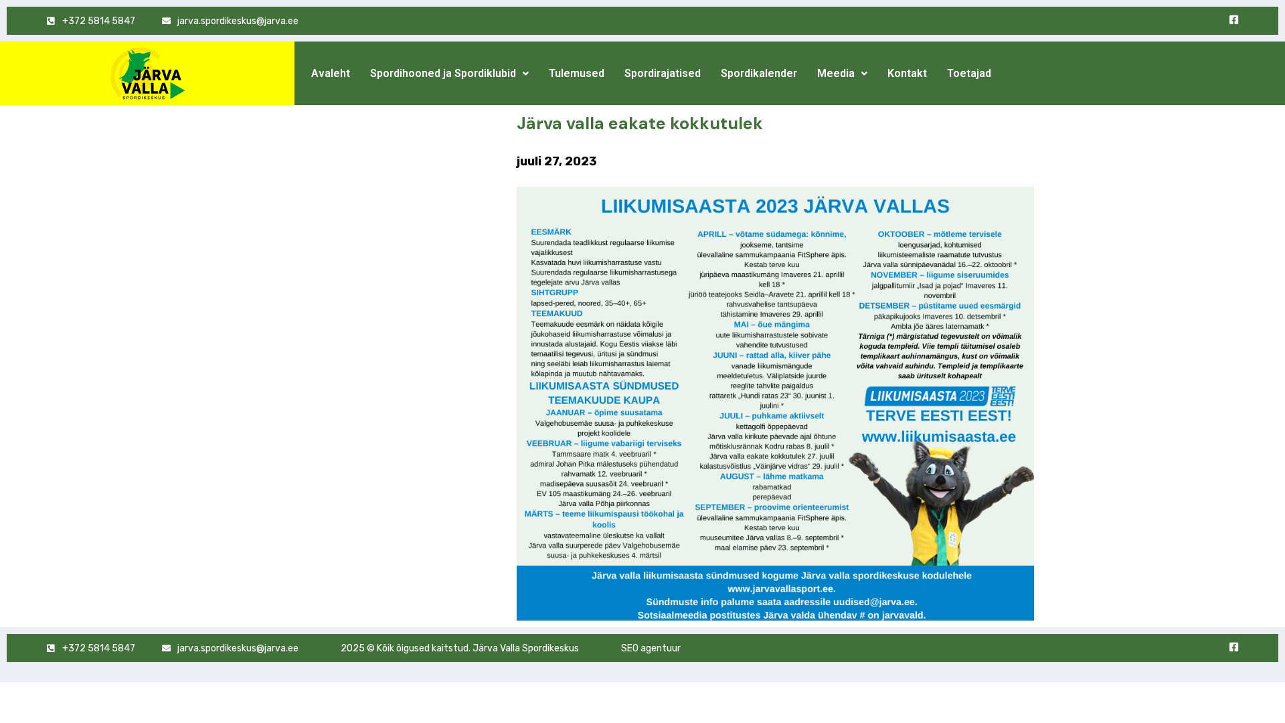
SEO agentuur (651, 648)
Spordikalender (759, 73)
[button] (449, 73)
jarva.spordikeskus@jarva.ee (237, 21)
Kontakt (907, 73)
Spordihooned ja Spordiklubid (443, 73)
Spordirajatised (662, 73)
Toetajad (969, 73)
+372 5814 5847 (98, 21)
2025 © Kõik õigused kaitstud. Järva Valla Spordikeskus (460, 648)
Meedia (836, 73)
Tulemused (576, 73)
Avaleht (330, 73)
